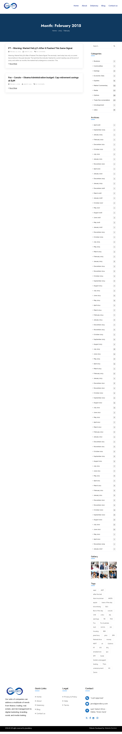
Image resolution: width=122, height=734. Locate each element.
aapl (94, 590)
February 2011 (104, 490)
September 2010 (104, 515)
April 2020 (104, 169)
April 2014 (104, 305)
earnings (96, 619)
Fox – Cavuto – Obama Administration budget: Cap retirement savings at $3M (43, 79)
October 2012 (104, 393)
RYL (107, 648)
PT (94, 648)
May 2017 (104, 208)
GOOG (103, 627)
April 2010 (104, 539)
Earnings (104, 71)
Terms (66, 705)
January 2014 (104, 320)
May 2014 (104, 300)
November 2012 (104, 388)
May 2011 (104, 476)
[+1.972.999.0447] (87, 698)
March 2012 (104, 427)
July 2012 (104, 407)
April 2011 (104, 481)
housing (96, 631)
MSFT (95, 643)
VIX (109, 668)
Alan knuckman (98, 598)
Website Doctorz (111, 728)
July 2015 (104, 242)
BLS (107, 606)
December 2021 (104, 144)
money (109, 639)
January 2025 (104, 135)
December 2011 (104, 442)
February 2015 (104, 256)
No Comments (40, 51)
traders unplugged (99, 660)
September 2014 (104, 281)
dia (110, 615)
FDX (111, 619)
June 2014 (104, 295)
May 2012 (104, 417)
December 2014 (104, 266)
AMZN (110, 598)
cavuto (110, 611)
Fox (94, 623)
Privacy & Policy (70, 697)
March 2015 (104, 252)
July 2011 (104, 466)
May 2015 (104, 247)
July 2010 (104, 524)
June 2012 (104, 412)
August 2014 (104, 286)
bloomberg (97, 606)
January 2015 (104, 261)
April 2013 (104, 364)
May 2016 (104, 222)
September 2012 (104, 398)
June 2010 (104, 529)
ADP (102, 590)
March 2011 (104, 485)
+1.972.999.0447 (97, 698)
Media (104, 90)
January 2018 (104, 198)
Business (104, 61)
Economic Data (104, 76)
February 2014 (104, 315)
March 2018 (104, 193)
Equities (104, 81)
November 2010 (104, 505)
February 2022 (104, 139)
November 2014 (104, 271)
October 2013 (104, 334)
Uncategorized (104, 105)
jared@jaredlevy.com (99, 704)
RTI (101, 648)
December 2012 (104, 383)
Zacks (95, 672)
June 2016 (104, 217)
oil (102, 643)
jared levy (96, 635)
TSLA (104, 664)
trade (102, 656)
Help (66, 701)
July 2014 (104, 291)
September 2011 (104, 456)
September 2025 (104, 130)
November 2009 (104, 544)
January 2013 (104, 378)
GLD (94, 627)
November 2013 (104, 330)
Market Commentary (104, 85)
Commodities (104, 66)
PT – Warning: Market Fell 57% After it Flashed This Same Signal (40, 48)
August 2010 (104, 520)
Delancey (40, 705)
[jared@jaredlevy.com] (87, 704)
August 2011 (104, 461)
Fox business (104, 623)
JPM (113, 635)
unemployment (98, 668)
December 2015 (104, 232)
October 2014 (104, 276)
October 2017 (104, 203)
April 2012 (104, 422)
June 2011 (104, 471)
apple (95, 602)
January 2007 (104, 549)
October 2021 (104, 149)
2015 (60, 31)
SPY (94, 656)
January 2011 (104, 495)
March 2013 (104, 368)
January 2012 (104, 437)
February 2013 (104, 373)
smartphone (97, 652)
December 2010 (104, 500)
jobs (105, 635)
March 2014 (104, 310)
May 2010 (104, 534)
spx (107, 652)
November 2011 (104, 446)
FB (104, 619)
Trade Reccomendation (104, 100)
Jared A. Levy (28, 51)
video (104, 110)
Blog (38, 709)
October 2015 (104, 237)
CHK (94, 615)
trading (95, 664)
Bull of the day (98, 611)
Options (104, 95)
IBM (104, 631)
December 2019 (104, 178)
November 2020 (104, 164)
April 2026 (104, 125)
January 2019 (104, 183)
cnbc (102, 615)
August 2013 (104, 344)
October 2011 (104, 451)
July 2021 (104, 154)
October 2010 (104, 510)
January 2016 (104, 227)
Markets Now (97, 639)
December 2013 (104, 325)
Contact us (41, 714)
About (39, 701)
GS (111, 627)
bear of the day (107, 602)
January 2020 (104, 174)
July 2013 (104, 349)
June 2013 (104, 354)
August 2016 (104, 213)
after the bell (97, 594)
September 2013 (104, 339)
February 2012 (104, 432)
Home (54, 31)
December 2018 (104, 188)
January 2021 (104, 159)
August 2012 (104, 403)
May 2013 (104, 359)
